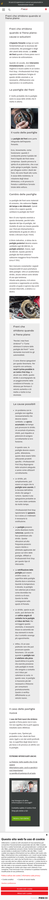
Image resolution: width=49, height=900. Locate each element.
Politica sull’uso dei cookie (11, 876)
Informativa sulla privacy (31, 876)
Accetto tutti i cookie (24, 889)
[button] (9, 10)
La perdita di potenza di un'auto (22, 773)
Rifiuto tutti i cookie (24, 893)
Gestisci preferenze (8, 883)
